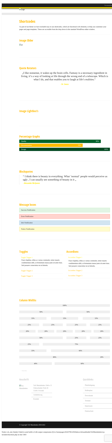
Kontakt (36, 399)
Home (38, 10)
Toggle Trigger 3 (27, 276)
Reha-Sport (101, 10)
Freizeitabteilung (77, 10)
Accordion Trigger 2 (75, 270)
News (45, 10)
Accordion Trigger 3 (75, 276)
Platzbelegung (90, 385)
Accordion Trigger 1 (75, 257)
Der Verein (54, 10)
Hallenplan (88, 390)
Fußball (64, 10)
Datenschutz (89, 411)
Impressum (88, 406)
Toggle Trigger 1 (27, 257)
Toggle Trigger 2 (27, 271)
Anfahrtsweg (37, 395)
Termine (88, 401)
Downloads (89, 395)
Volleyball (90, 10)
